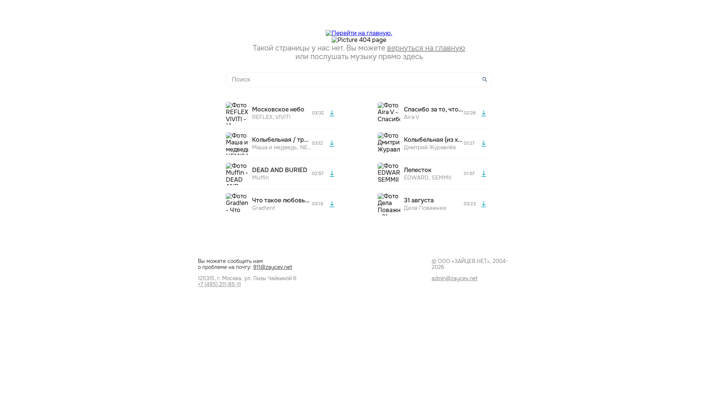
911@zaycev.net (272, 267)
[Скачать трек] (331, 113)
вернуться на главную (426, 48)
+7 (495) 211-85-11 (219, 284)
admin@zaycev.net (455, 278)
